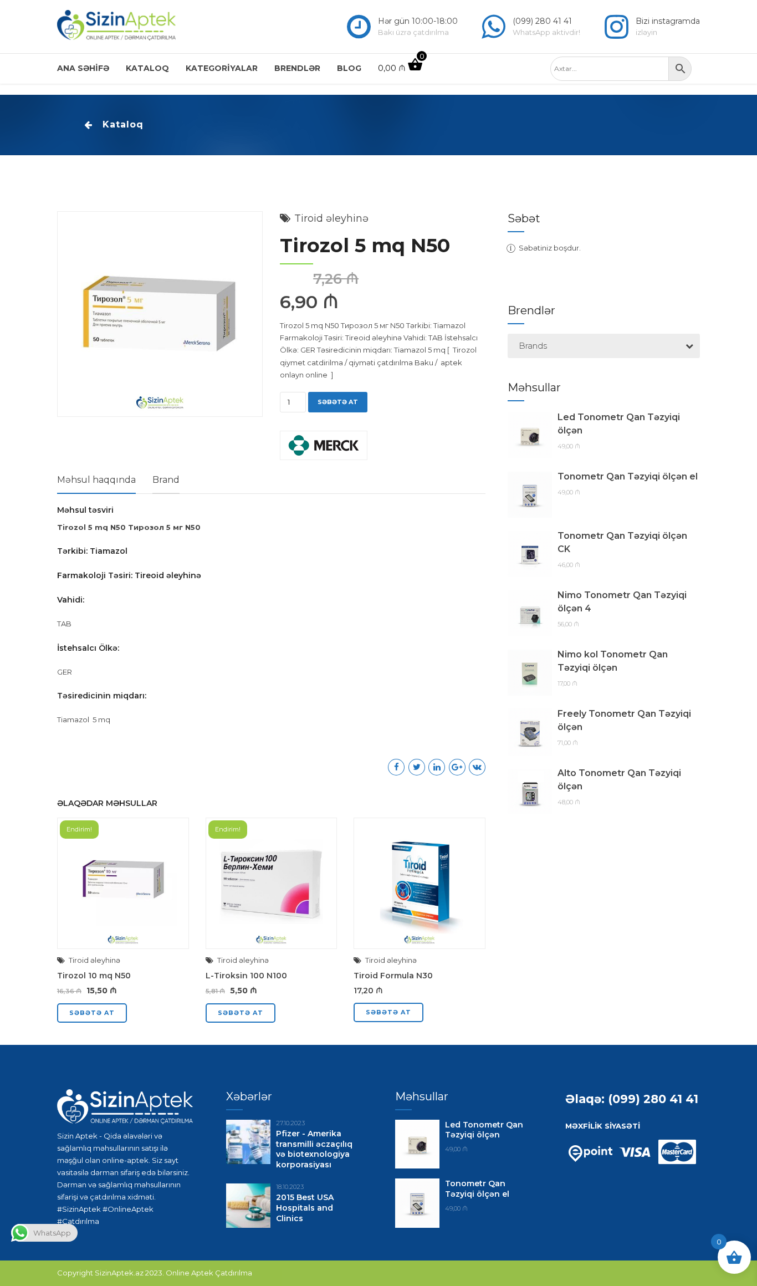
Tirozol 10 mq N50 (94, 976)
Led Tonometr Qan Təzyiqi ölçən (618, 424)
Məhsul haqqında (96, 479)
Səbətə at (338, 402)
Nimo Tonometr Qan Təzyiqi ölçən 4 (622, 602)
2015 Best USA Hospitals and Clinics (305, 1207)
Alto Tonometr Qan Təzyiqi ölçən (619, 780)
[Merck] (323, 447)
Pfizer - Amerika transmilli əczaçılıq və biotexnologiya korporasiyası (314, 1149)
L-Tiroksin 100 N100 (246, 976)
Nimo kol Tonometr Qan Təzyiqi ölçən (612, 661)
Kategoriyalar (222, 68)
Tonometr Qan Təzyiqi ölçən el (627, 476)
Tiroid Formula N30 (393, 976)
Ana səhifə (83, 68)
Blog (349, 68)
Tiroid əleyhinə (331, 218)
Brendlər (297, 68)
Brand (166, 479)
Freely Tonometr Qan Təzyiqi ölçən (624, 720)
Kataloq (147, 68)
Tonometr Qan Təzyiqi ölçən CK (622, 542)
